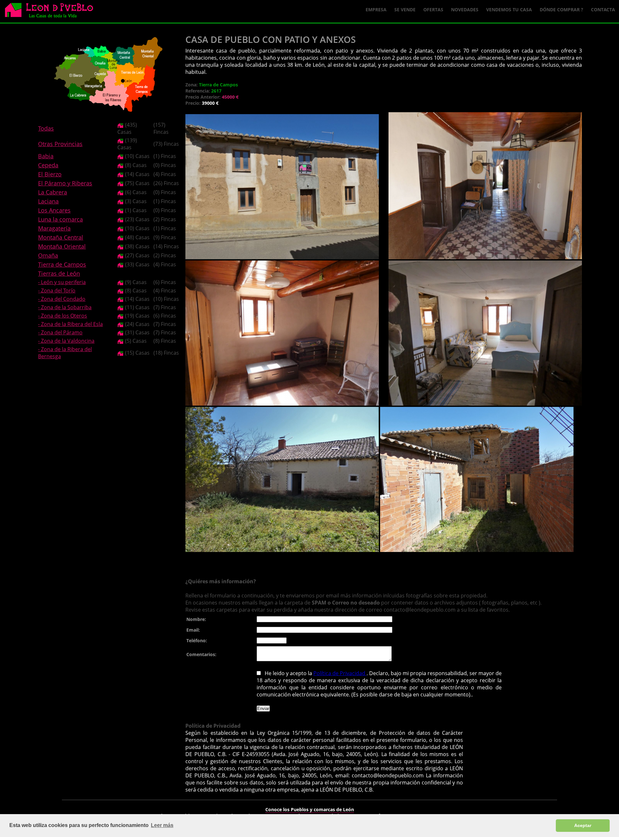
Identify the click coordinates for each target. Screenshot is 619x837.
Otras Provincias (60, 144)
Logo (51, 11)
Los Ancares (54, 210)
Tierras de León (59, 273)
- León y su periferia (62, 282)
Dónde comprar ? (561, 9)
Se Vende (405, 9)
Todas (46, 128)
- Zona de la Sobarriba (65, 307)
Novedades (464, 9)
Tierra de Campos (62, 264)
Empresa (376, 9)
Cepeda (48, 165)
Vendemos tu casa (509, 9)
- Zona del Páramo (60, 332)
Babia (46, 156)
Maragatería (54, 228)
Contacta (603, 9)
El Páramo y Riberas (65, 183)
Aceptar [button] (582, 825)
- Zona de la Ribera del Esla (70, 324)
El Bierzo (50, 174)
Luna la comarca (60, 219)
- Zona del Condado (61, 298)
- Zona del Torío (56, 290)
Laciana (48, 201)
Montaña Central (60, 237)
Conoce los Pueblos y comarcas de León (309, 809)
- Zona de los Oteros (62, 315)
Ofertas (433, 9)
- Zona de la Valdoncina (66, 340)
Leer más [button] (162, 825)
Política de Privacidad (340, 673)
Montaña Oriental (62, 246)
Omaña (48, 255)
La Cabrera (52, 192)
